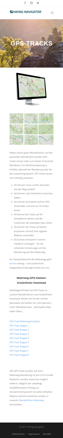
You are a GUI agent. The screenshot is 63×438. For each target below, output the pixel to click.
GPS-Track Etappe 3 (19, 333)
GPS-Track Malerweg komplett (25, 321)
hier (14, 263)
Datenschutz (18, 433)
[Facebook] (25, 3)
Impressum (34, 433)
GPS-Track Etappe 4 (19, 338)
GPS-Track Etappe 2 (19, 329)
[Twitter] (38, 3)
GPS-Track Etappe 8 (19, 354)
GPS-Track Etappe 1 (19, 325)
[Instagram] (31, 3)
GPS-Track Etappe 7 (19, 350)
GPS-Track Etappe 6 (19, 346)
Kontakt (47, 433)
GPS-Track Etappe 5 (19, 342)
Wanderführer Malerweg (31, 400)
